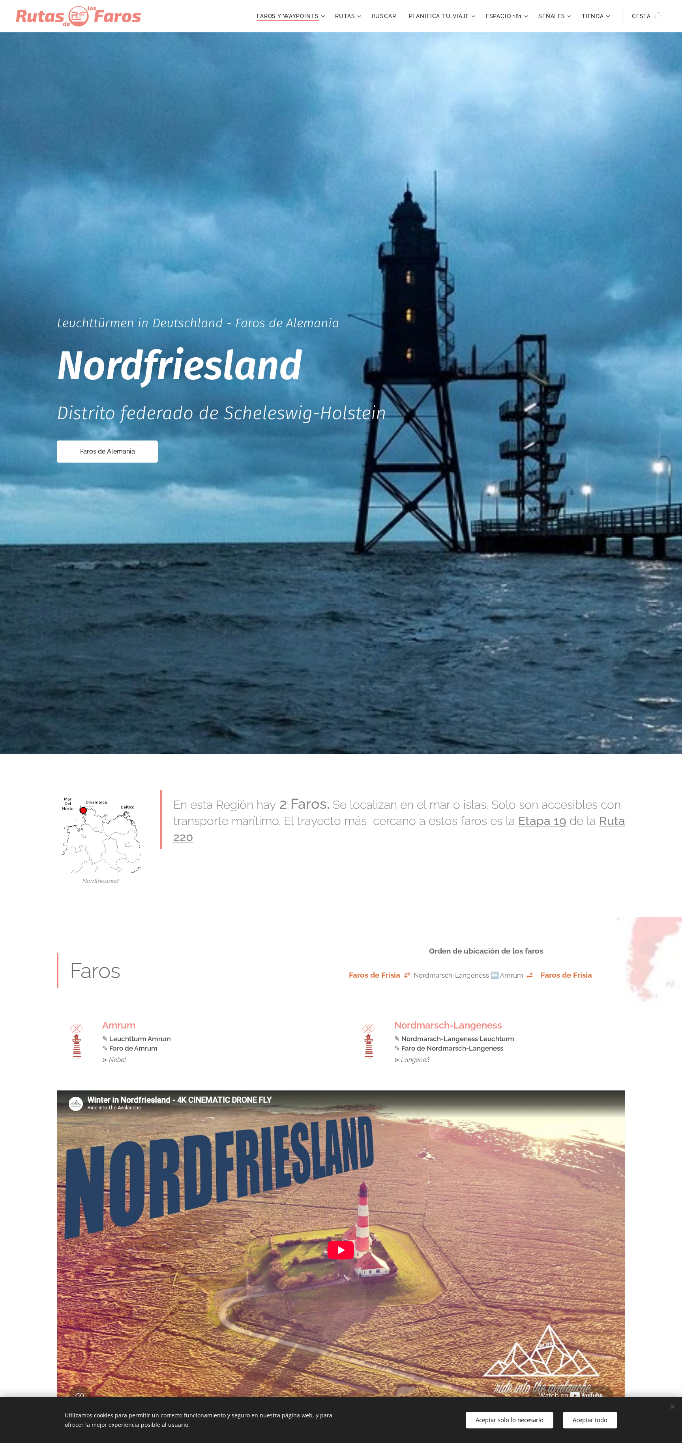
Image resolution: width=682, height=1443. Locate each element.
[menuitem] (292, 16)
